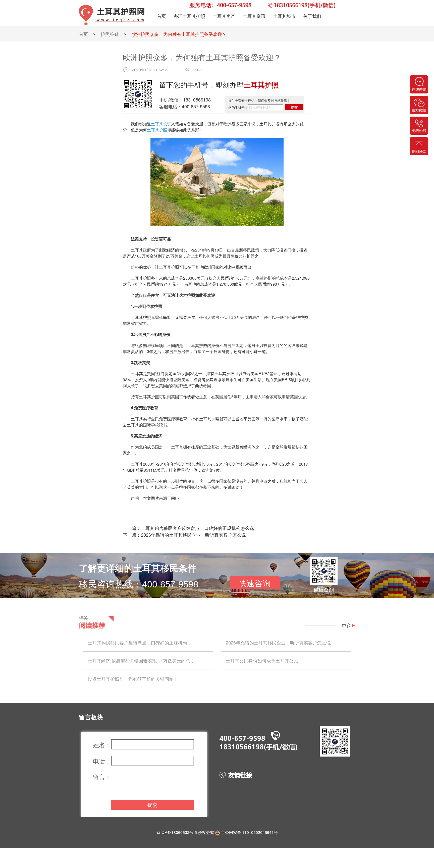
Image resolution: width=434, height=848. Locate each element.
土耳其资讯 (254, 16)
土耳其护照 (157, 130)
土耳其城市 (284, 16)
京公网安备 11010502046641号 (249, 832)
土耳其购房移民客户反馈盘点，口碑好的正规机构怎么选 (197, 528)
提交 (294, 107)
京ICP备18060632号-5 (176, 832)
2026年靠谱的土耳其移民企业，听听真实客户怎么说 (193, 534)
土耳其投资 (161, 124)
